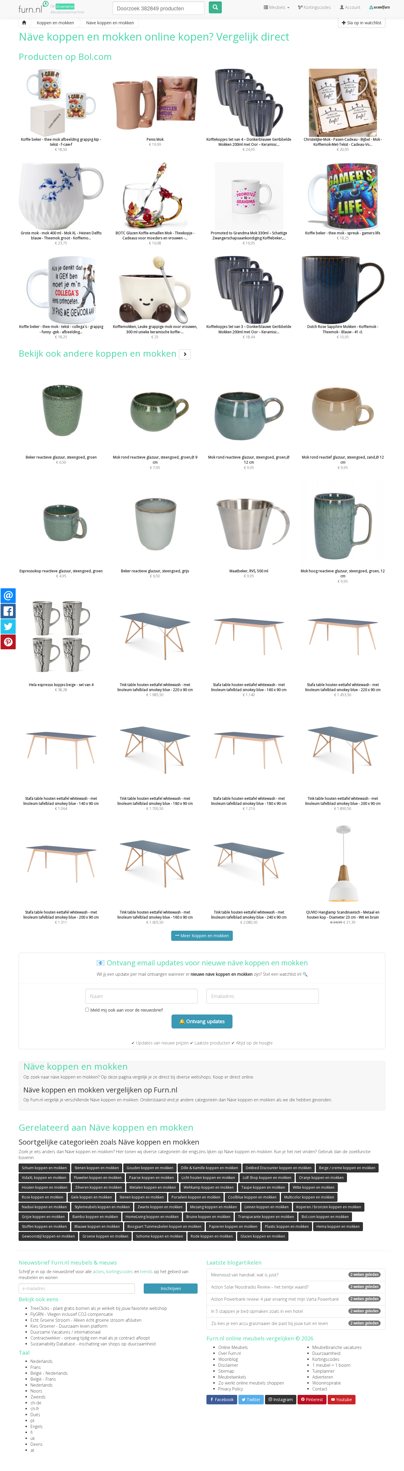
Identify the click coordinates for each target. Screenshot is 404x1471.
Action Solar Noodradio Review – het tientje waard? (295, 1287)
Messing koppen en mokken (213, 1206)
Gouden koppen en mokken (150, 1167)
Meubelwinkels (232, 1377)
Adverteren (322, 1377)
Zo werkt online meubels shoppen (251, 1383)
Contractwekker (45, 1338)
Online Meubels (233, 1347)
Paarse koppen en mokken (151, 1177)
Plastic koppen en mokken (287, 1226)
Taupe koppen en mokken (263, 1187)
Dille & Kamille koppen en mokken (209, 1167)
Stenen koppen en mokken (97, 1167)
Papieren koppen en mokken (233, 1226)
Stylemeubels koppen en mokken (102, 1206)
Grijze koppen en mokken (43, 1216)
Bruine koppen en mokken (208, 1216)
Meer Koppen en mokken (204, 935)
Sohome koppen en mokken (159, 1236)
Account (352, 7)
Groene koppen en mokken (105, 1236)
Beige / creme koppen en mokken (347, 1167)
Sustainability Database (52, 1344)
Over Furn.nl (229, 1353)
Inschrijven (171, 1288)
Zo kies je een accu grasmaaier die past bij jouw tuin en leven (295, 1323)
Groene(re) (65, 6)
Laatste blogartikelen (233, 1262)
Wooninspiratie (326, 1383)
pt (32, 1420)
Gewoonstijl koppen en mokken (48, 1236)
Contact (319, 1389)
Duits (35, 1414)
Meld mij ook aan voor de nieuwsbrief (126, 1010)
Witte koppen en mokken (313, 1187)
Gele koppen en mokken (91, 1197)
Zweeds (38, 1397)
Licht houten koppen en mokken (208, 1177)
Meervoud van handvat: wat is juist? (295, 1275)
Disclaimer (228, 1365)
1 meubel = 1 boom (331, 1365)
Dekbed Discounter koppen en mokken (278, 1167)
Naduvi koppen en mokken (44, 1206)
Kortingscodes (326, 1359)
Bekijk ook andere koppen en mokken (99, 353)
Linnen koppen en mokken (267, 1206)
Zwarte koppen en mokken (160, 1206)
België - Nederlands (49, 1373)
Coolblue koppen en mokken (252, 1197)
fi (31, 1432)
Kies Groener (42, 1326)
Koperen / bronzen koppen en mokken (328, 1206)
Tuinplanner (323, 1371)
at (32, 1450)
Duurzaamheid (326, 1353)
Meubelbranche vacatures (337, 1347)
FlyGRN (36, 1314)
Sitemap (226, 1371)
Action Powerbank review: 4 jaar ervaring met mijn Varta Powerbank (295, 1299)
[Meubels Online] (24, 23)
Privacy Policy (230, 1389)
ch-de (35, 1403)
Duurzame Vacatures (50, 1332)
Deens (36, 1444)
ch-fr (34, 1408)
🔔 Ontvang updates (202, 1021)
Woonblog (228, 1359)
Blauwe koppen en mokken (97, 1226)
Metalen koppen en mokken (153, 1187)
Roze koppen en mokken (42, 1197)
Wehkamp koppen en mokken (209, 1187)
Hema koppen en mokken (338, 1226)
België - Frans (43, 1379)
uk (32, 1438)
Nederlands (41, 1361)
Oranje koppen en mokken (321, 1177)
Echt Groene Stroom (50, 1320)
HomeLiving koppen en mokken (152, 1216)
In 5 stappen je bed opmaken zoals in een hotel (295, 1311)
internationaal (87, 1332)
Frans (35, 1367)
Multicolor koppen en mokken (309, 1197)
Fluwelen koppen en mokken (98, 1177)
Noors (36, 1391)
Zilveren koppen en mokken (98, 1187)
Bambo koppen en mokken (95, 1216)
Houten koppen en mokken (44, 1187)
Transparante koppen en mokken (266, 1216)
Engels (36, 1426)
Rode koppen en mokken (212, 1236)
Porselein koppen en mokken (196, 1197)
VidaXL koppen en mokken (44, 1177)
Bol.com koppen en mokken (325, 1216)
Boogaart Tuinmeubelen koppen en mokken (164, 1226)
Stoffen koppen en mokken (44, 1226)
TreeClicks (39, 1308)
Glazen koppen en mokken (262, 1236)
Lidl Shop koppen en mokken (267, 1177)
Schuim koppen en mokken (44, 1167)
